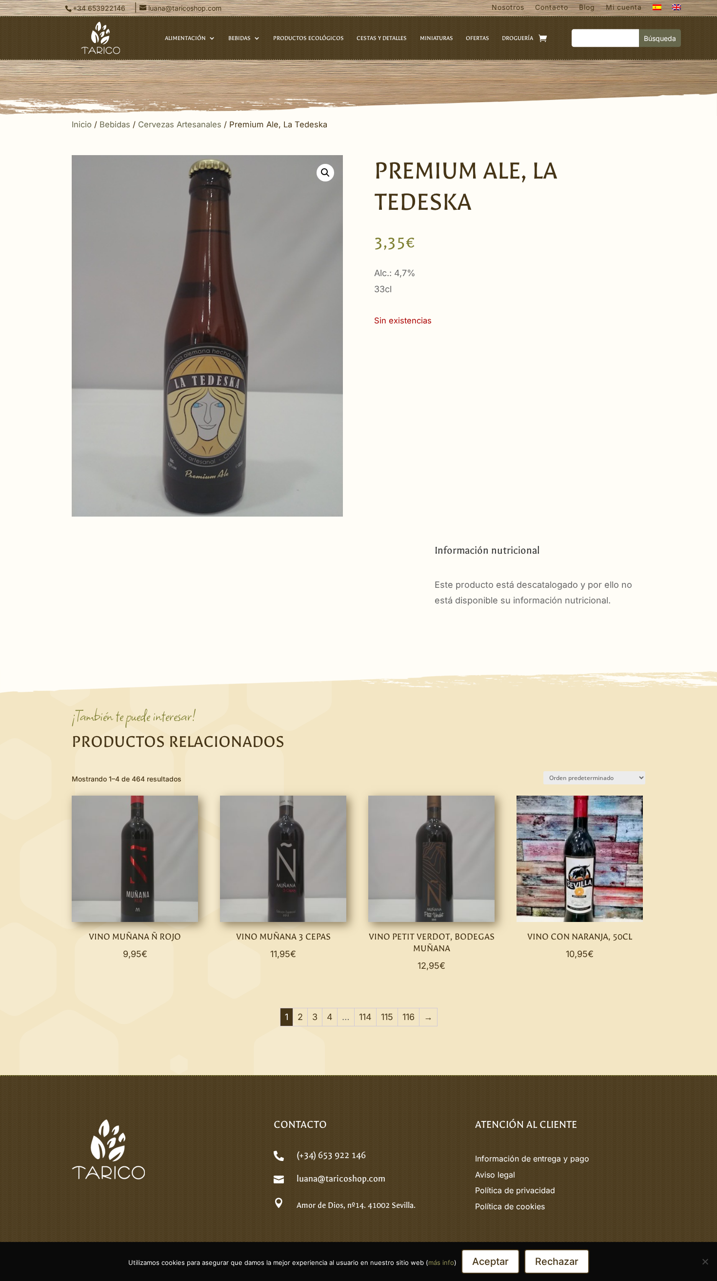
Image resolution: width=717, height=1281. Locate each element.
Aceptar (490, 1261)
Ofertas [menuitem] (477, 38)
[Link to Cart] (542, 38)
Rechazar (556, 1261)
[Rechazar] (705, 1261)
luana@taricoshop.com (341, 1179)
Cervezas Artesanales (179, 124)
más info (441, 1262)
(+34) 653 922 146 (331, 1155)
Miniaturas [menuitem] (436, 38)
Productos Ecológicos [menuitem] (308, 38)
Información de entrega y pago (532, 1158)
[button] (325, 172)
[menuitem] (657, 9)
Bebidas (115, 124)
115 (387, 1017)
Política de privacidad (515, 1190)
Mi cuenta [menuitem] (624, 7)
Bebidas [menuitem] (239, 38)
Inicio (82, 124)
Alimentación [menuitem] (185, 38)
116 (408, 1017)
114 (365, 1017)
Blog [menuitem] (587, 7)
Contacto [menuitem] (551, 7)
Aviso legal (495, 1175)
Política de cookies (510, 1206)
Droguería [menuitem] (517, 38)
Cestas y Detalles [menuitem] (382, 38)
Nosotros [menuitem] (508, 7)
